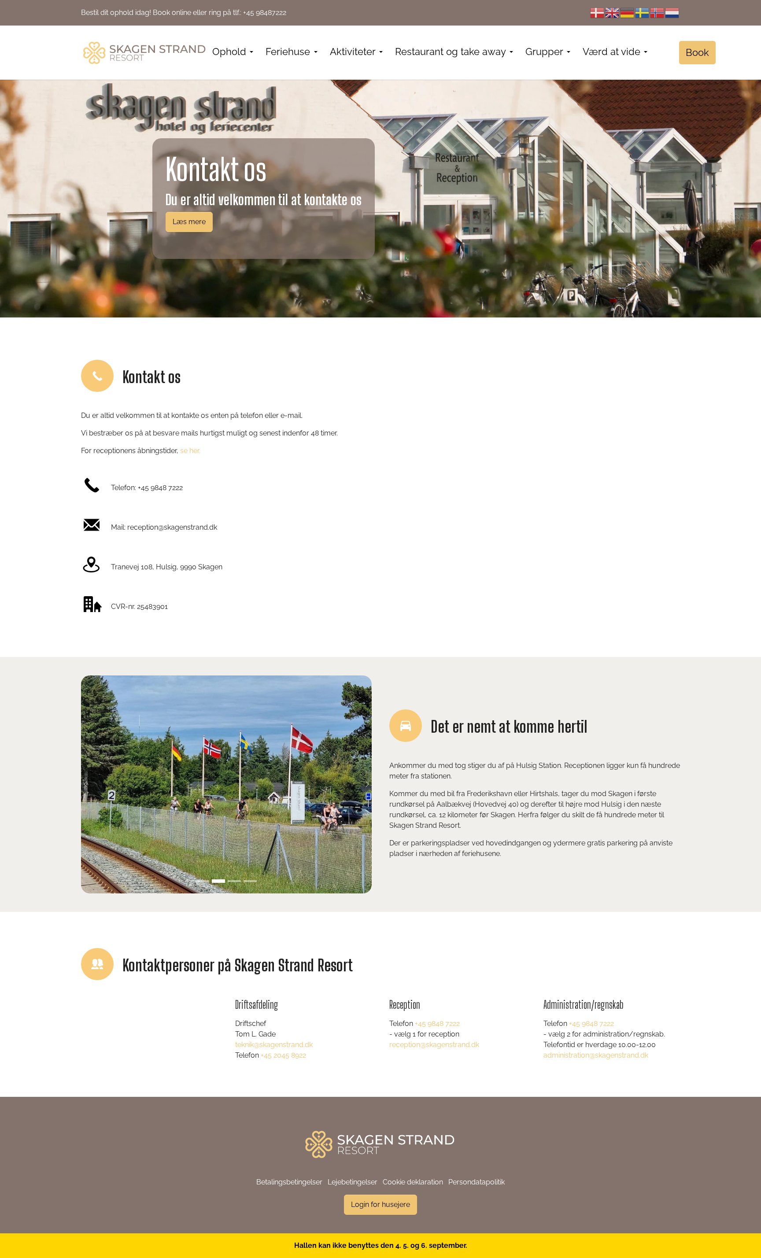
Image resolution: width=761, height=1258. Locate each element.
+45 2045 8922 (283, 1055)
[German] (627, 13)
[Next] (363, 784)
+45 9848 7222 (160, 487)
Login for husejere (380, 1204)
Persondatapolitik (476, 1182)
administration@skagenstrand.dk (595, 1055)
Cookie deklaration (413, 1182)
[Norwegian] (657, 13)
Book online (172, 12)
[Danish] (597, 13)
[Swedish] (642, 13)
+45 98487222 (264, 12)
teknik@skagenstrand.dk (274, 1044)
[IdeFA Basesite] (145, 52)
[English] (612, 13)
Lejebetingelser (352, 1182)
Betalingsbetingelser (289, 1182)
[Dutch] (672, 13)
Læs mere (189, 222)
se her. (190, 450)
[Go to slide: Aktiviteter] (202, 881)
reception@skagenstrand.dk (172, 527)
